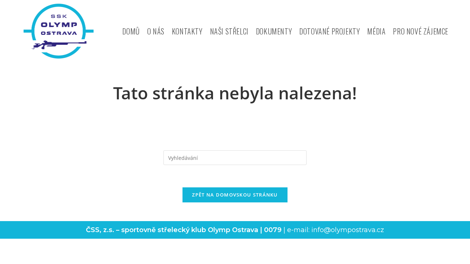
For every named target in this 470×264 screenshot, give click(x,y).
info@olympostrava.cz (347, 230)
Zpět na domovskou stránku (235, 194)
